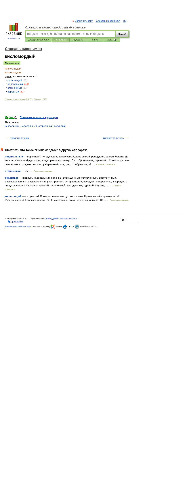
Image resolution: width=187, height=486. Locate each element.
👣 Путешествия (15, 221)
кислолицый (12, 125)
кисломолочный (19, 137)
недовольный (29, 125)
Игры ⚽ (111, 39)
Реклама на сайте (68, 218)
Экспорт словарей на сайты (18, 226)
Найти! (122, 34)
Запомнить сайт (84, 21)
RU (124, 21)
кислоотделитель (113, 137)
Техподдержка (52, 218)
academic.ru (13, 38)
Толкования (60, 39)
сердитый (60, 125)
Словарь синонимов (38, 39)
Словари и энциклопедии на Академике (55, 27)
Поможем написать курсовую (39, 117)
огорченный (45, 125)
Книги (95, 39)
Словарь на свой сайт (108, 21)
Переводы (77, 39)
